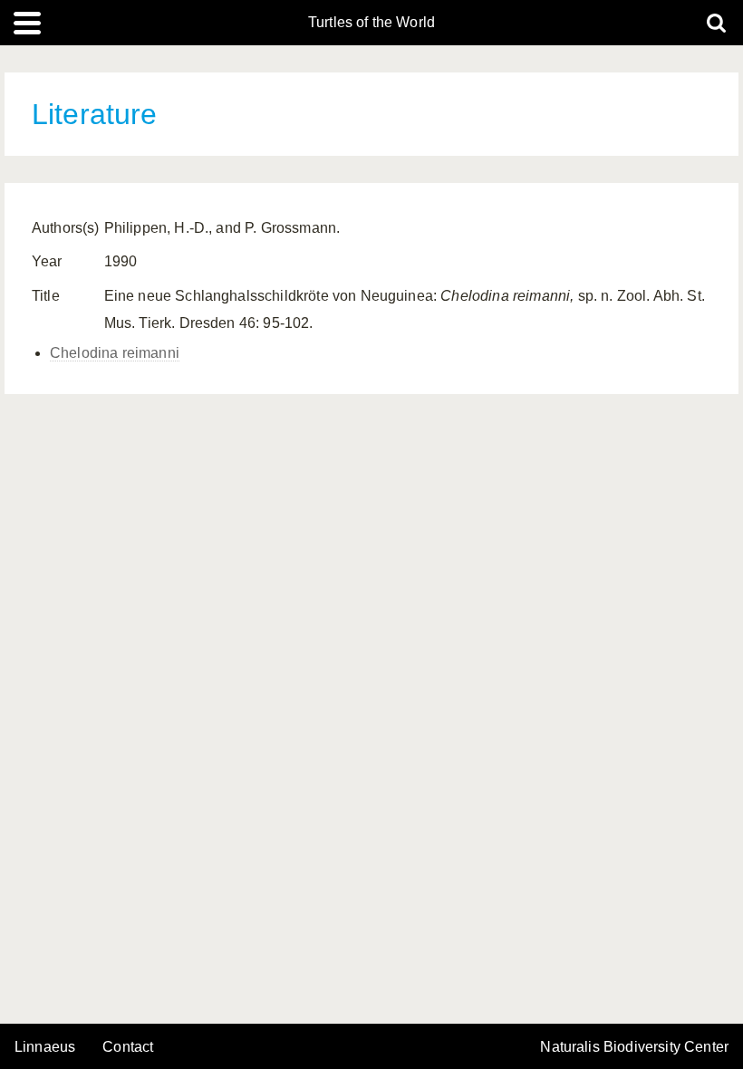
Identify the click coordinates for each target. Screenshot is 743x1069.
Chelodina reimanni (114, 353)
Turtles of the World (371, 22)
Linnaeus (44, 1047)
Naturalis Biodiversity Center (634, 1047)
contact (127, 1047)
